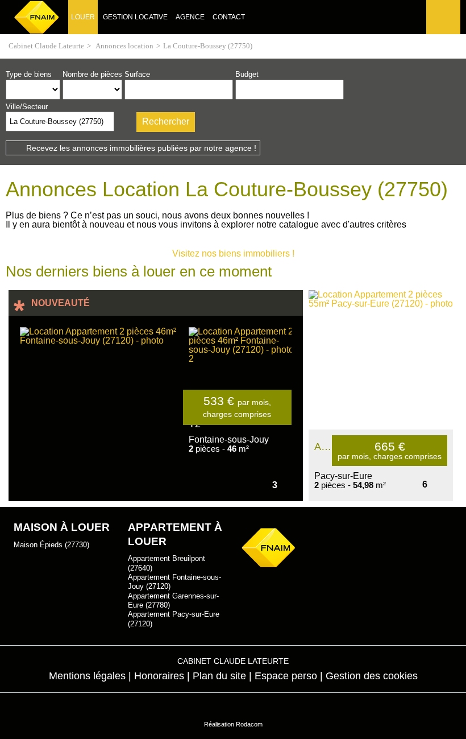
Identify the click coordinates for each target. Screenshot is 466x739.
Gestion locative (135, 17)
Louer (83, 17)
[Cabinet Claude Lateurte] (37, 17)
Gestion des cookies (372, 676)
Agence (190, 17)
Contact (229, 17)
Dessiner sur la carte (124, 121)
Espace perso (286, 676)
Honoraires (159, 676)
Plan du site (219, 676)
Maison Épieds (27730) (51, 545)
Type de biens (29, 74)
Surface (137, 74)
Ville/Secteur (27, 106)
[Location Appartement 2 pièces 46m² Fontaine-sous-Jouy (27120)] (101, 408)
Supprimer (106, 124)
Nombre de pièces (92, 74)
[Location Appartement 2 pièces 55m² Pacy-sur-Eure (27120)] (381, 360)
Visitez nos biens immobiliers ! (233, 253)
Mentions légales (87, 676)
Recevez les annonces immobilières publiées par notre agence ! (141, 147)
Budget (247, 74)
